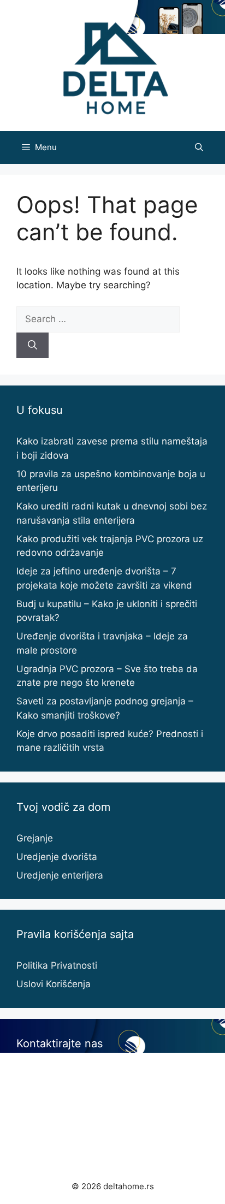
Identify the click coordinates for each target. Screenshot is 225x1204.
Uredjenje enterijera (59, 875)
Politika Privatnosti (56, 965)
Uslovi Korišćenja (53, 983)
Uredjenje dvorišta (56, 856)
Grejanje (34, 838)
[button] (199, 147)
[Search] (32, 346)
